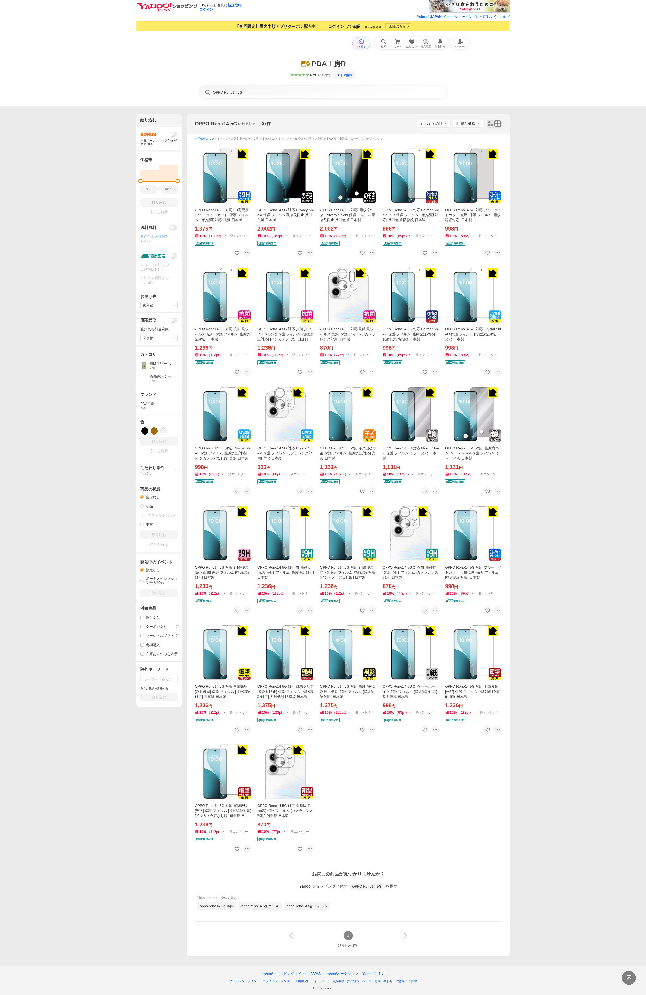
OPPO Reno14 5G (216, 123)
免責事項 (338, 981)
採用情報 (353, 981)
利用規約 (302, 981)
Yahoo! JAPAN (429, 17)
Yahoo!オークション (342, 974)
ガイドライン (320, 981)
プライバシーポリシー (244, 981)
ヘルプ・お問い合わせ (377, 981)
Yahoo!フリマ (373, 974)
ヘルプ (504, 17)
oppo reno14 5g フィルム (307, 906)
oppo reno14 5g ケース (260, 906)
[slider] (140, 181)
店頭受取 (148, 320)
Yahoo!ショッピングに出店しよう (470, 17)
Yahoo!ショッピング (278, 974)
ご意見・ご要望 (406, 981)
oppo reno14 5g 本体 (216, 906)
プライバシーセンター (277, 981)
